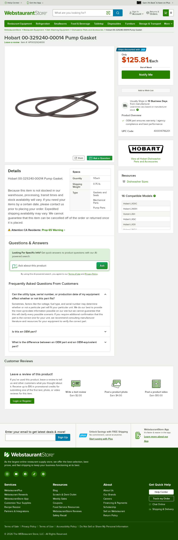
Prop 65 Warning (52, 230)
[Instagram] (7, 474)
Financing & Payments (115, 503)
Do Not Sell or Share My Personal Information (104, 526)
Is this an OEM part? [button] (24, 331)
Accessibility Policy (66, 526)
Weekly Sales (60, 498)
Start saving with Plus (101, 438)
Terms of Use (74, 274)
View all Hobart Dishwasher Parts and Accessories (146, 160)
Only (124, 54)
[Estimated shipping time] (137, 109)
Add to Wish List (145, 90)
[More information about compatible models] (154, 196)
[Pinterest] (43, 474)
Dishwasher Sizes (148, 181)
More (167, 23)
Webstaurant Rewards (16, 494)
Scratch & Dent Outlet (64, 494)
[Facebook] (25, 474)
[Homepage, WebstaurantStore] (25, 13)
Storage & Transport (150, 23)
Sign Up (63, 437)
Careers (107, 498)
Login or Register (22, 401)
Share (80, 158)
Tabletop (98, 23)
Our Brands (109, 494)
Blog (55, 490)
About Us (108, 490)
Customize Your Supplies (17, 503)
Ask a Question (101, 158)
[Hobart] (146, 149)
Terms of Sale (11, 526)
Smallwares (60, 23)
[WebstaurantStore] (47, 454)
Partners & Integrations (16, 511)
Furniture (130, 23)
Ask (102, 265)
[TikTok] (34, 474)
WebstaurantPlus (13, 490)
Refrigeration (43, 23)
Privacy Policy (91, 274)
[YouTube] (16, 474)
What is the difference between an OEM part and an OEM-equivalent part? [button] (54, 344)
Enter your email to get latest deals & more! (35, 432)
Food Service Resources (66, 507)
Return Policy (110, 515)
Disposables (114, 23)
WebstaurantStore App (16, 498)
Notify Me (146, 74)
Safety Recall (60, 515)
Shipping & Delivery (163, 509)
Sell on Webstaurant (114, 511)
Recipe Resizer (12, 507)
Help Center (13, 3)
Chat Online (158, 504)
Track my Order (161, 498)
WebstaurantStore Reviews (67, 511)
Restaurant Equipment (19, 23)
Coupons (58, 503)
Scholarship (109, 507)
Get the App (35, 3)
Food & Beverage (80, 23)
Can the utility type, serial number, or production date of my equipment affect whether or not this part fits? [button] (55, 296)
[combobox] (83, 12)
